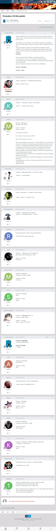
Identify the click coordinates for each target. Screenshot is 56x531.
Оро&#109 (8, 479)
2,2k (9, 264)
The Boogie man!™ (8, 209)
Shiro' (8, 290)
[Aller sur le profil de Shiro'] (8, 297)
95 (9, 183)
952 (9, 134)
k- (8, 438)
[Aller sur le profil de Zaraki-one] (8, 196)
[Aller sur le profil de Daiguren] (8, 405)
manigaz (8, 119)
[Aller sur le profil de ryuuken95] (8, 236)
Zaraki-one (8, 189)
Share (40, 21)
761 (9, 453)
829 (9, 392)
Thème (32, 518)
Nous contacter (38, 518)
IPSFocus (22, 518)
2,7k (9, 493)
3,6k (9, 285)
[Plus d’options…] (52, 33)
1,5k (9, 325)
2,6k (9, 412)
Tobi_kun (8, 377)
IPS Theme (17, 518)
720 (9, 224)
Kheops (8, 77)
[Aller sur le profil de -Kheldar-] (8, 425)
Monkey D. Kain (8, 270)
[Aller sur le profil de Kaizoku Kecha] (8, 465)
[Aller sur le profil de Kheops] (8, 84)
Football (17, 21)
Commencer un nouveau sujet (46, 27)
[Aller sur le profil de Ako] (8, 364)
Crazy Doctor (8, 168)
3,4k (9, 244)
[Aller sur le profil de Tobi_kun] (8, 384)
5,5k (9, 305)
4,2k (9, 473)
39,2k (9, 94)
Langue (27, 518)
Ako (8, 357)
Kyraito (8, 99)
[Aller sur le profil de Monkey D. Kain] (8, 277)
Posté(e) (20, 32)
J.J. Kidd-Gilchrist (13, 20)
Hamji (8, 249)
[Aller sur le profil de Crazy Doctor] (8, 176)
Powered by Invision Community (28, 520)
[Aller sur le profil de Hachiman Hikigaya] (8, 317)
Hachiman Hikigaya (8, 310)
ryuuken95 (8, 229)
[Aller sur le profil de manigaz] (8, 126)
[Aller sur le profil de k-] (8, 445)
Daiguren (8, 397)
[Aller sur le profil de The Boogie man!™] (8, 216)
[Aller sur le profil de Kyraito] (8, 106)
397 (9, 114)
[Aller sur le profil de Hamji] (8, 256)
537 (9, 204)
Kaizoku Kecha (8, 458)
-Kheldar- (8, 418)
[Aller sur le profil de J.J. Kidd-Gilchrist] (4, 21)
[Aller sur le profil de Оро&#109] (8, 486)
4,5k (9, 47)
